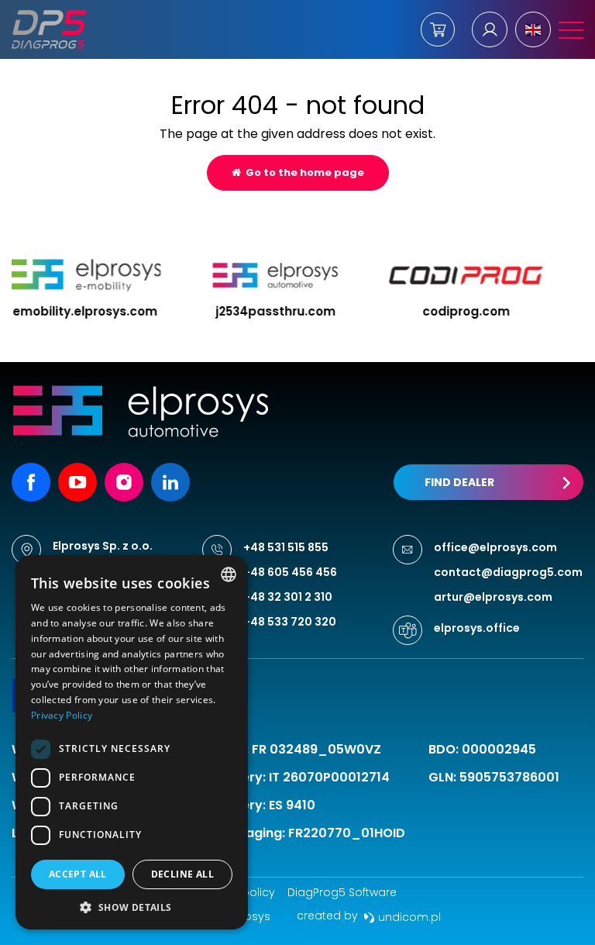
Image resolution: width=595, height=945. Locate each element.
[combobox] (228, 574)
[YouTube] (77, 482)
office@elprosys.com (495, 547)
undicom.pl (408, 917)
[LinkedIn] (170, 482)
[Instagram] (124, 482)
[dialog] (131, 742)
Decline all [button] (182, 874)
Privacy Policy (61, 715)
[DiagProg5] (49, 29)
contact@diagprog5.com (508, 572)
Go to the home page (302, 172)
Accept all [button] (78, 874)
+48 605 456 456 (290, 572)
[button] (131, 906)
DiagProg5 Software (342, 892)
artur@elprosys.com (493, 597)
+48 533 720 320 (289, 622)
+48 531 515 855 (285, 547)
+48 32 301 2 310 (287, 597)
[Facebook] (31, 482)
